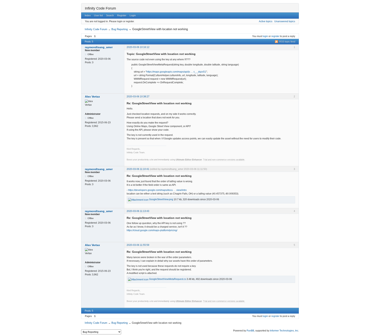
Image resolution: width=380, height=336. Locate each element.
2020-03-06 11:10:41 (138, 169)
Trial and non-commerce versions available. (224, 159)
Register (121, 15)
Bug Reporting (119, 29)
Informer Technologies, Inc (284, 330)
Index (88, 15)
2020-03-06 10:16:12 (138, 47)
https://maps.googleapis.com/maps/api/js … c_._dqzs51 (176, 71)
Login (133, 15)
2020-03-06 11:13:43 (138, 211)
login (265, 36)
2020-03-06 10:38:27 (138, 96)
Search (110, 15)
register (275, 36)
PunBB (250, 330)
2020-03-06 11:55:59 (138, 245)
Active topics (265, 21)
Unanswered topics (284, 21)
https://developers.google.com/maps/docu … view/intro (157, 190)
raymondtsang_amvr (99, 47)
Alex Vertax (92, 96)
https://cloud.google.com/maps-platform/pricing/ (152, 230)
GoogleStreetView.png (160, 199)
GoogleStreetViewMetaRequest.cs (167, 279)
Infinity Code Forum (100, 8)
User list (98, 15)
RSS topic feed (287, 41)
